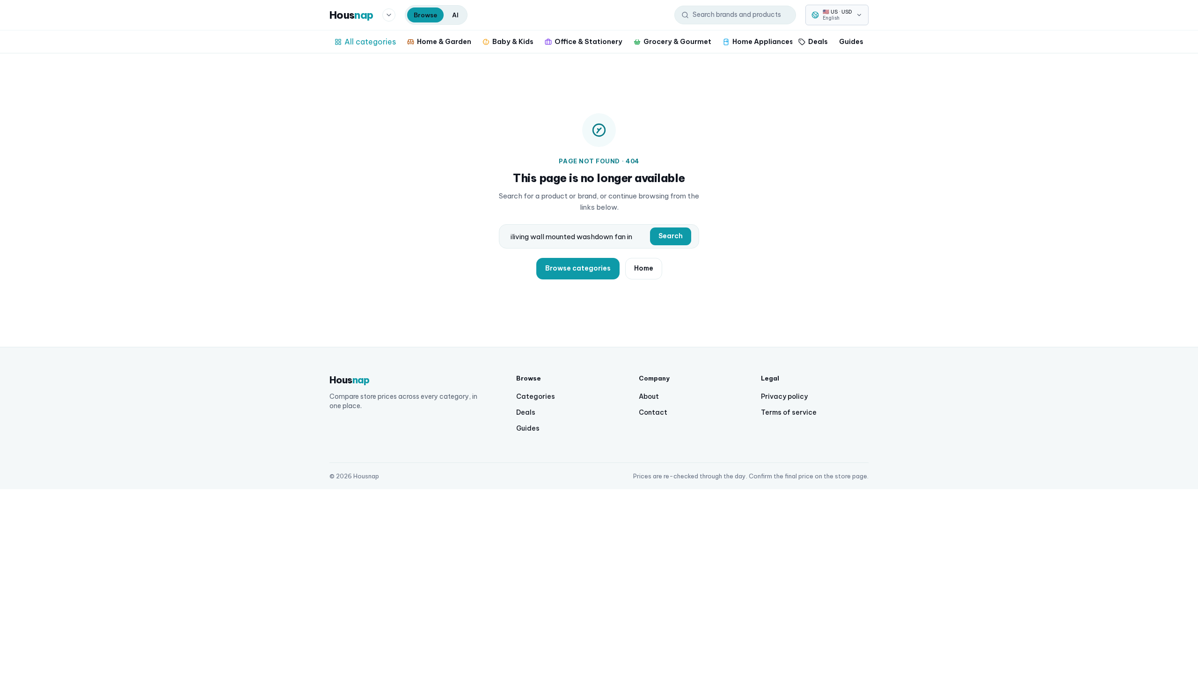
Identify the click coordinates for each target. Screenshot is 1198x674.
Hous (351, 15)
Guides (851, 41)
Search (670, 236)
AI (455, 15)
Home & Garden (444, 41)
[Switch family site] (388, 15)
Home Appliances (762, 41)
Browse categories (578, 268)
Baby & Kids (512, 41)
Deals (818, 41)
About (649, 396)
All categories (370, 41)
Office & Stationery (588, 41)
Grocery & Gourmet (677, 41)
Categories (535, 396)
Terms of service (789, 412)
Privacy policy (784, 396)
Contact (653, 412)
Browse (425, 15)
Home (643, 268)
